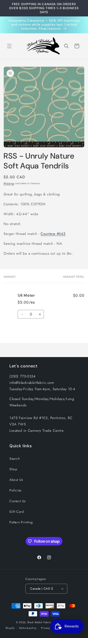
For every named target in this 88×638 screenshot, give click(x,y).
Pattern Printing (21, 522)
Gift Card (16, 511)
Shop (13, 469)
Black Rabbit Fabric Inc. (42, 622)
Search (14, 458)
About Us (16, 479)
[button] (9, 46)
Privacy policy (49, 628)
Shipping (9, 183)
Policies (15, 490)
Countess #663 (53, 233)
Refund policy (27, 628)
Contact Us (17, 501)
